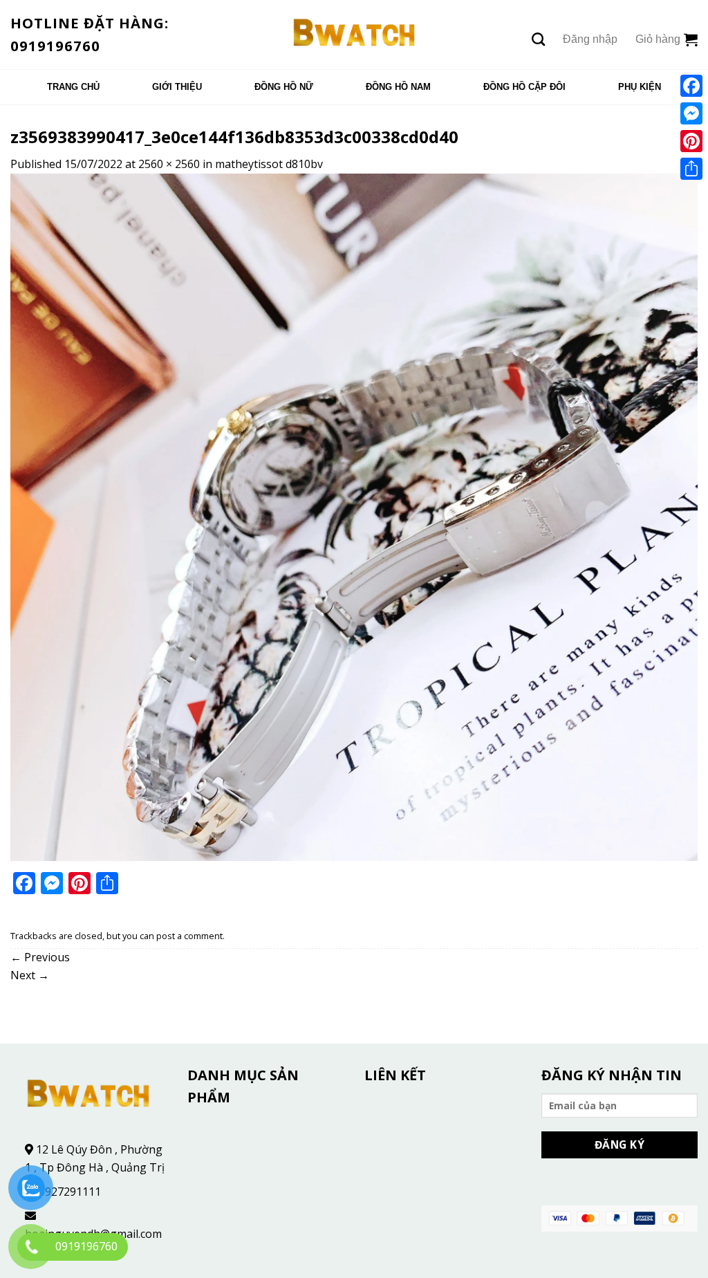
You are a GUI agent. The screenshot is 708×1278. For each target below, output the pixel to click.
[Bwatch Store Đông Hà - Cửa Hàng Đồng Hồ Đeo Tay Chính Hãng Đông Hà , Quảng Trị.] (354, 34)
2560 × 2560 (169, 164)
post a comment (189, 935)
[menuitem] (73, 87)
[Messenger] (691, 113)
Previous (40, 957)
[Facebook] (691, 86)
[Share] (691, 169)
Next (29, 975)
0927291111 (70, 1191)
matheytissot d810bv (269, 164)
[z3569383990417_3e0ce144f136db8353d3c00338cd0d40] (354, 516)
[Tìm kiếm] (538, 39)
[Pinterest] (691, 141)
